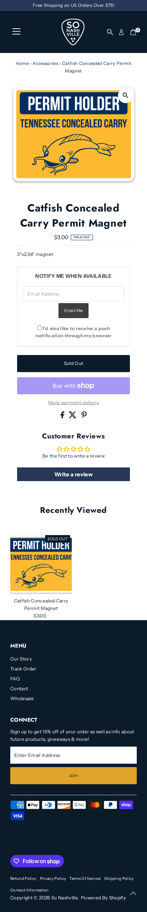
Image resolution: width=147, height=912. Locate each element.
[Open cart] (133, 32)
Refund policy (23, 878)
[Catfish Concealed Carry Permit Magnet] (41, 564)
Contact (19, 688)
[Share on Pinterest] (84, 416)
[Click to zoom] (125, 95)
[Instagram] (21, 847)
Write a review (73, 474)
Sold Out (73, 363)
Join (73, 775)
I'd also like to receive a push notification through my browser (73, 332)
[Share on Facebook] (63, 416)
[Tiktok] (38, 847)
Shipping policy (119, 878)
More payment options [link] (73, 402)
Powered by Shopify (103, 897)
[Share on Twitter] (73, 416)
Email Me (73, 310)
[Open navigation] (16, 32)
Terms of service (85, 878)
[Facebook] (13, 847)
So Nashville (64, 897)
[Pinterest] (30, 847)
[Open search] (110, 32)
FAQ (15, 678)
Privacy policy (53, 878)
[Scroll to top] (133, 893)
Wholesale (22, 698)
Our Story (21, 659)
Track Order (23, 668)
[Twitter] (47, 847)
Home (22, 63)
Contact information (29, 890)
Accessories (45, 63)
